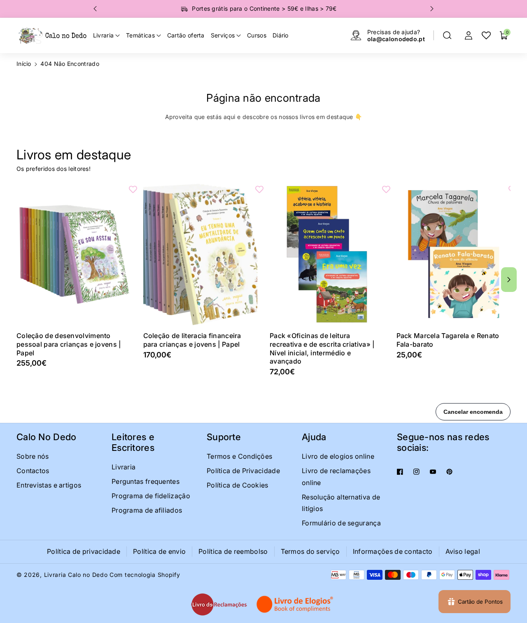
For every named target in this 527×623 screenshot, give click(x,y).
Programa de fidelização (151, 496)
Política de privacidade (83, 551)
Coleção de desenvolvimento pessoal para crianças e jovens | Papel (68, 344)
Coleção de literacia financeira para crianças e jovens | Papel (192, 339)
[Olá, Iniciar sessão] (468, 35)
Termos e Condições (239, 456)
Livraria (123, 467)
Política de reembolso (233, 551)
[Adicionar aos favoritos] (133, 189)
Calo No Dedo (46, 437)
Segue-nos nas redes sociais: (443, 442)
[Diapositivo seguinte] (432, 8)
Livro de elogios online (338, 456)
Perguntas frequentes (146, 481)
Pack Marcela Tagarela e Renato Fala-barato (447, 339)
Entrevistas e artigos (48, 485)
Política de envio (159, 551)
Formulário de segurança (341, 523)
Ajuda (314, 437)
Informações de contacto (393, 551)
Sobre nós (32, 456)
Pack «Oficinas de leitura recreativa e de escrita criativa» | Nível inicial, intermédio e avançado (322, 348)
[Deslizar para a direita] (509, 279)
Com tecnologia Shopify (145, 574)
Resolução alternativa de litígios (341, 503)
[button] (447, 35)
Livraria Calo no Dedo (76, 574)
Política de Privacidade (243, 471)
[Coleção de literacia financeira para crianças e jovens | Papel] (200, 254)
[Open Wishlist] (486, 35)
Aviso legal (462, 551)
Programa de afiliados (147, 510)
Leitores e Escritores (133, 442)
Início (23, 63)
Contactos (32, 471)
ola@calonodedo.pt (396, 38)
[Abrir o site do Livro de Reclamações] (219, 604)
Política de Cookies (237, 485)
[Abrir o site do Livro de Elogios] (295, 604)
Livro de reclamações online (336, 477)
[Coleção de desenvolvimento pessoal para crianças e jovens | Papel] (73, 254)
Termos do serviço (310, 551)
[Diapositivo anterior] (95, 8)
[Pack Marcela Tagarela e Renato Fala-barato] (453, 254)
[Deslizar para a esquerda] (18, 279)
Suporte (224, 437)
